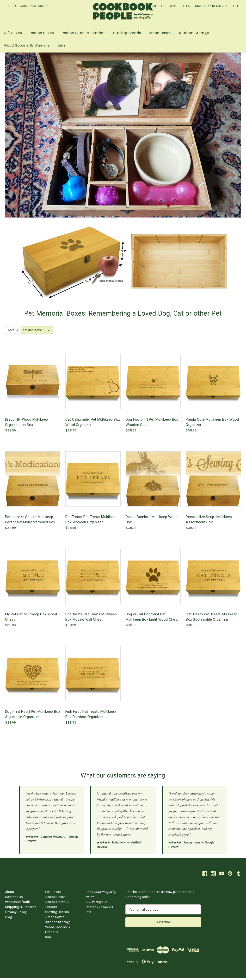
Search (150, 6)
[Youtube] (221, 873)
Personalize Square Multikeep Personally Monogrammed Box (30, 519)
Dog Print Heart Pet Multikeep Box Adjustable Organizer (32, 714)
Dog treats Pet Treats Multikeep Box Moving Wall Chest (91, 617)
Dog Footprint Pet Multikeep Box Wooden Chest (152, 422)
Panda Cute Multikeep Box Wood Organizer (212, 422)
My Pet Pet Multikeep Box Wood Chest (31, 617)
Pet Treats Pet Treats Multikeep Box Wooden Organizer (91, 519)
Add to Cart (213, 385)
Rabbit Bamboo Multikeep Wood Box (152, 519)
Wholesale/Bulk (17, 902)
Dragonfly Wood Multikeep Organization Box (26, 422)
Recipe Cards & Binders (83, 32)
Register (219, 6)
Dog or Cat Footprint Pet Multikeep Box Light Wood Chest (152, 617)
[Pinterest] (230, 873)
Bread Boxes (160, 32)
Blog (8, 917)
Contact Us (14, 897)
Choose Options (32, 385)
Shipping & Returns (20, 907)
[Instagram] (213, 873)
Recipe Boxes (42, 32)
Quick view (28, 377)
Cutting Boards (127, 32)
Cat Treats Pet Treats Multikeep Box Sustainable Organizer (211, 617)
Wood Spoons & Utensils (27, 45)
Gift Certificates (175, 6)
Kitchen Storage (194, 32)
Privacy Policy (16, 912)
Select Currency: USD (26, 6)
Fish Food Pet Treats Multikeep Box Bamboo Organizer (90, 714)
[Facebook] (204, 873)
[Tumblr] (238, 873)
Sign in (201, 6)
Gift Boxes (13, 32)
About (9, 892)
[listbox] (37, 330)
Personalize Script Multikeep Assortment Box (209, 519)
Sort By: (13, 330)
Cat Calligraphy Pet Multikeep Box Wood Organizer (92, 422)
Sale (61, 45)
